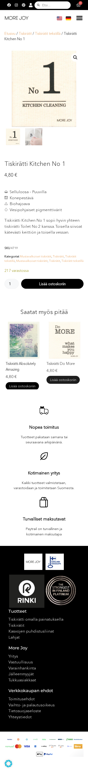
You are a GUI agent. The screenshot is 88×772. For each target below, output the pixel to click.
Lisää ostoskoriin (52, 283)
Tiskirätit (25, 33)
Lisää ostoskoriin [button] (22, 386)
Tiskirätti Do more (60, 363)
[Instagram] (16, 5)
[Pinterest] (23, 5)
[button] (79, 18)
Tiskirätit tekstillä (48, 33)
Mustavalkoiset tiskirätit (35, 256)
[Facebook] (9, 5)
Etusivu (9, 33)
